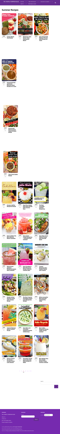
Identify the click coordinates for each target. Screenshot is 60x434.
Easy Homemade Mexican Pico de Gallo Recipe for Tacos (43, 38)
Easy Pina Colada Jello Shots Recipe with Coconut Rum (27, 207)
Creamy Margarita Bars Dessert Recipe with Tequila (43, 268)
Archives (42, 415)
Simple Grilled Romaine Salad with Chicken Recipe (11, 299)
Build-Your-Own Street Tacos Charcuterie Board (27, 38)
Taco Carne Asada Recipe (13, 175)
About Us (3, 416)
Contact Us (4, 418)
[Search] (56, 386)
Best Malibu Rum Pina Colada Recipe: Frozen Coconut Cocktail (43, 360)
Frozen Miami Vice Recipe (10, 37)
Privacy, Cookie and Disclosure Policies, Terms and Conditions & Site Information (20, 430)
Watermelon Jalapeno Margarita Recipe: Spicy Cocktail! (11, 268)
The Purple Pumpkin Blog (17, 426)
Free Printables (32, 1)
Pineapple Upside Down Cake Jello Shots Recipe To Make (27, 360)
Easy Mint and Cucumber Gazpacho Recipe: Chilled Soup (27, 329)
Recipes (22, 1)
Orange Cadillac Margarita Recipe (11, 205)
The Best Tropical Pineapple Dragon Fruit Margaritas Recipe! (27, 299)
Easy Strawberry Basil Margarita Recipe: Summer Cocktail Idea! (27, 268)
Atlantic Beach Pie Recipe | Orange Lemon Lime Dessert (11, 360)
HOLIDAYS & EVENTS (45, 1)
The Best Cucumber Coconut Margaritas (42, 207)
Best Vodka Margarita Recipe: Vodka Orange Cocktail (44, 329)
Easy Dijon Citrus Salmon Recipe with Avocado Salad (43, 237)
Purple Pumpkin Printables (7, 422)
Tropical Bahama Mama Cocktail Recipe (11, 329)
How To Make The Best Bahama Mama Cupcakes (11, 237)
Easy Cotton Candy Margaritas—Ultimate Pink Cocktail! (27, 237)
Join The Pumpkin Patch (6, 420)
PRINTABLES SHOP (32, 3)
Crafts (22, 3)
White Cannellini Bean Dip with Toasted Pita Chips (43, 299)
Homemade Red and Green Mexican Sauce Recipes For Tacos (11, 84)
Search (42, 381)
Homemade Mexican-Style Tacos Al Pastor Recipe (12, 130)
